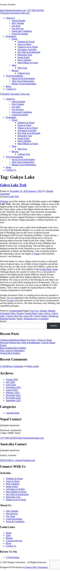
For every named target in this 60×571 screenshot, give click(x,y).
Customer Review (14, 540)
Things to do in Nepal (27, 47)
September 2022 (13, 400)
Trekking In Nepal (25, 41)
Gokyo (47, 313)
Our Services (18, 28)
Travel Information (14, 76)
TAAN (10, 300)
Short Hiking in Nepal (27, 62)
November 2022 (13, 398)
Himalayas (53, 316)
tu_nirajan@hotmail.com (23, 460)
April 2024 (11, 384)
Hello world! (33, 366)
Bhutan (15, 70)
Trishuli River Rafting (10, 353)
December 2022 (13, 395)
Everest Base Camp (48, 269)
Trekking (4, 201)
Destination (11, 36)
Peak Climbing (24, 60)
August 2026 (12, 379)
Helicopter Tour (24, 55)
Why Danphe (18, 23)
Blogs (8, 86)
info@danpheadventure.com (31, 438)
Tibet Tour (22, 68)
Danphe (43, 310)
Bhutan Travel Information (24, 83)
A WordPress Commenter (11, 366)
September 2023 (13, 387)
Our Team (10, 516)
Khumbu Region (7, 318)
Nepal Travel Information (23, 78)
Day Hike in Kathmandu (28, 52)
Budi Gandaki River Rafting (13, 348)
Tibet (14, 65)
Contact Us (11, 89)
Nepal (14, 39)
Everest (20, 313)
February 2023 (12, 392)
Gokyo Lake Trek (13, 185)
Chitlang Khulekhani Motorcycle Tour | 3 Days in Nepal (26, 340)
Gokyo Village (40, 316)
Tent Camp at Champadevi (12, 350)
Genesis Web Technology (36, 567)
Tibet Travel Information (23, 81)
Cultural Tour (23, 73)
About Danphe (18, 20)
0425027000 (6, 460)
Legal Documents (20, 33)
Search (3, 321)
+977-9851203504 (9, 438)
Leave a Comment (40, 318)
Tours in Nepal (24, 44)
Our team (16, 26)
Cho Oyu (34, 310)
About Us (10, 18)
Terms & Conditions (15, 521)
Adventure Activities (26, 49)
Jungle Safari (23, 57)
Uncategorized (15, 310)
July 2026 (10, 382)
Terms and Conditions (22, 31)
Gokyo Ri (28, 316)
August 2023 (12, 390)
